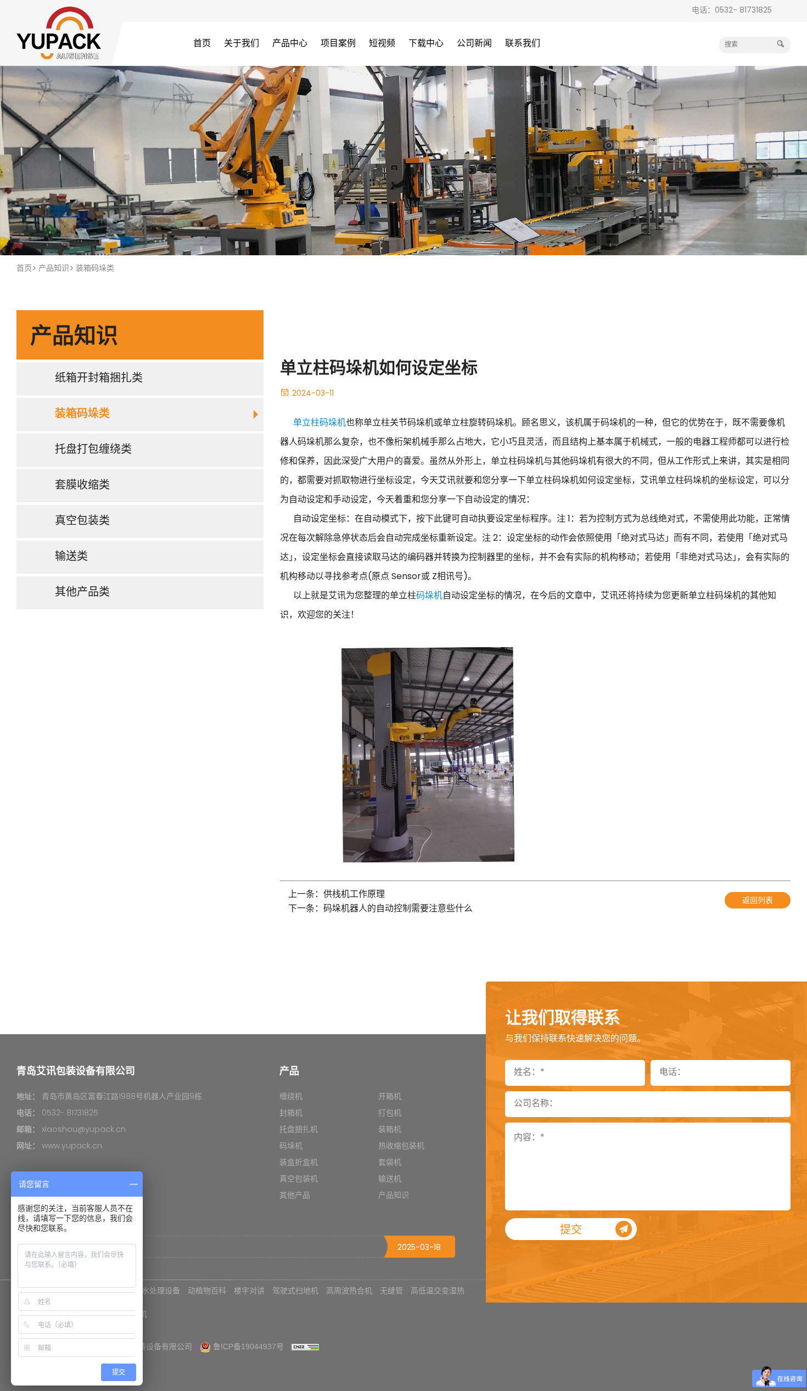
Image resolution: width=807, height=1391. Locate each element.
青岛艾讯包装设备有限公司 (146, 1346)
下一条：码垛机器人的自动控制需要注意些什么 (380, 909)
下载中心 (426, 44)
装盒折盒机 (298, 1163)
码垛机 (429, 596)
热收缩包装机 (401, 1146)
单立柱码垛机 (319, 423)
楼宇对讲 (249, 1290)
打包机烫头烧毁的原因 (61, 1247)
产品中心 (289, 44)
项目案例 (338, 44)
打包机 (389, 1113)
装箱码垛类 (95, 268)
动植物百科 (207, 1290)
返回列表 (757, 901)
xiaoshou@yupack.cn (84, 1130)
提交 (571, 1230)
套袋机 (389, 1163)
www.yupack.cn (72, 1146)
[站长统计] (305, 1346)
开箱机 (389, 1097)
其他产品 (294, 1196)
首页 (202, 44)
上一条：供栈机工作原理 (336, 895)
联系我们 (522, 44)
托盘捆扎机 (298, 1130)
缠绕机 (290, 1097)
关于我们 (241, 44)
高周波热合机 (349, 1290)
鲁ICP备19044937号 (248, 1346)
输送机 (389, 1179)
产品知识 (53, 268)
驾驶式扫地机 (295, 1290)
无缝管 (391, 1290)
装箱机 (389, 1130)
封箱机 (290, 1113)
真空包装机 (298, 1179)
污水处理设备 (157, 1290)
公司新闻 (474, 44)
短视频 (382, 44)
